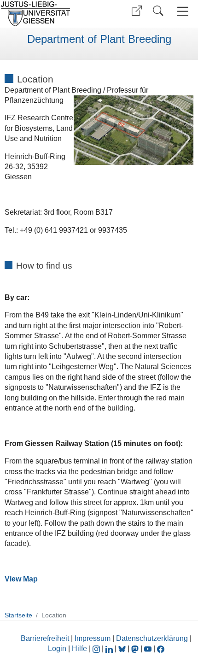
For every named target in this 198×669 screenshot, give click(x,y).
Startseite (18, 615)
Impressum (93, 638)
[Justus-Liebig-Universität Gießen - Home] (48, 14)
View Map (21, 579)
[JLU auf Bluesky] (123, 648)
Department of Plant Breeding (99, 39)
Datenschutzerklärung (152, 638)
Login (58, 648)
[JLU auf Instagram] (97, 648)
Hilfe (79, 648)
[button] (137, 11)
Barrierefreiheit (45, 638)
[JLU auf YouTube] (147, 648)
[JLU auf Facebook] (160, 648)
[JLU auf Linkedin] (110, 648)
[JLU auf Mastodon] (135, 648)
